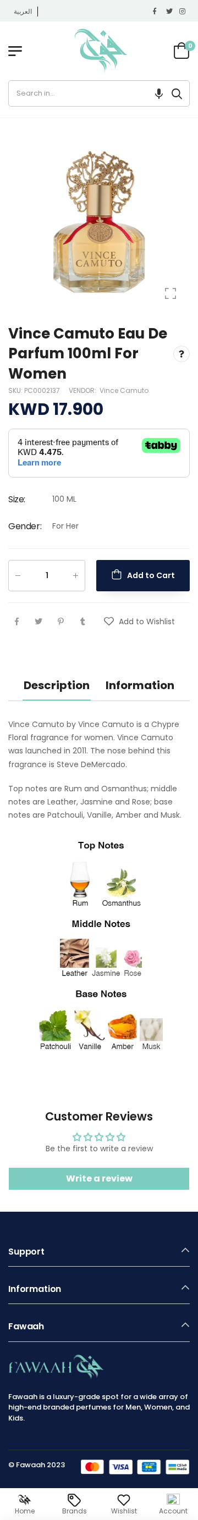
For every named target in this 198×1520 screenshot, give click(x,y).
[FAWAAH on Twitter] (170, 11)
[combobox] (86, 93)
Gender (24, 526)
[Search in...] (176, 93)
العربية (23, 11)
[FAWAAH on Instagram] (183, 11)
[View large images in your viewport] (171, 293)
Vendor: (83, 390)
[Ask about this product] (181, 353)
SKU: (16, 390)
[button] (159, 93)
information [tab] (140, 685)
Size (16, 499)
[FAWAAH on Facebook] (157, 11)
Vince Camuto (124, 390)
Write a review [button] (99, 1178)
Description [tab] (57, 685)
